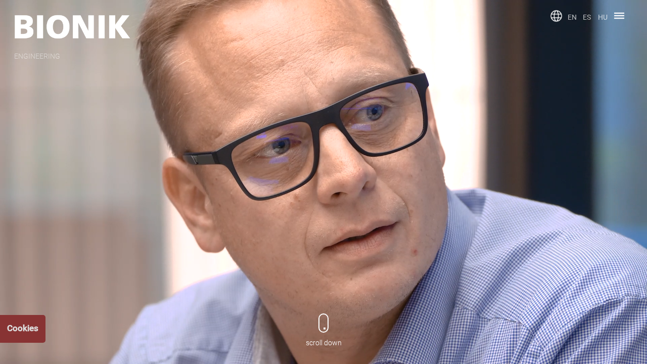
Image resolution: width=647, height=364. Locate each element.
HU (603, 17)
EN (572, 17)
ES (587, 17)
